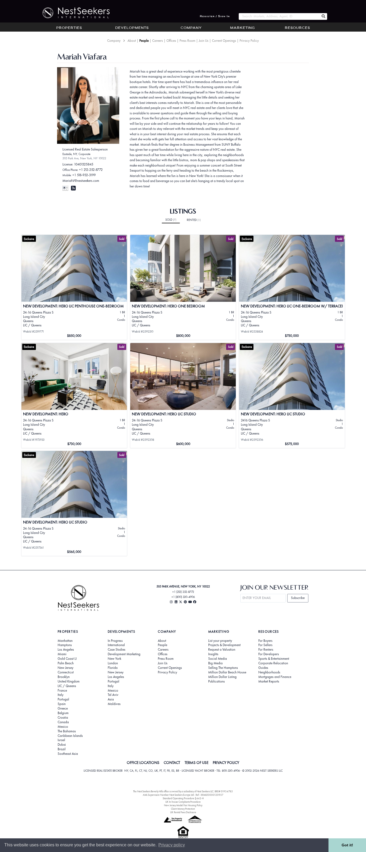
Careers (157, 40)
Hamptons (65, 645)
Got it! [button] (347, 845)
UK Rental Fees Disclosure (183, 812)
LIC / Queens (67, 686)
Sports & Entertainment (273, 659)
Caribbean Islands (70, 736)
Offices (171, 40)
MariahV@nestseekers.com (80, 180)
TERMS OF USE (196, 762)
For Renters (265, 649)
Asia (111, 699)
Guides (263, 668)
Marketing (242, 28)
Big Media (215, 663)
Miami (62, 654)
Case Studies (116, 649)
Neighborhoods (269, 672)
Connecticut (66, 672)
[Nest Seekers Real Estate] (73, 13)
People (144, 40)
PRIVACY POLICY (226, 762)
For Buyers (265, 641)
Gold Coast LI (67, 659)
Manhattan (65, 641)
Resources (297, 28)
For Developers (268, 654)
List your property (220, 641)
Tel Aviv (113, 695)
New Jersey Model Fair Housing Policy (183, 805)
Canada (63, 722)
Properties (69, 28)
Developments (132, 28)
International (116, 645)
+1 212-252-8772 (91, 169)
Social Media (217, 659)
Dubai (62, 744)
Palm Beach (66, 663)
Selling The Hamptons (223, 668)
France (62, 690)
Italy (61, 695)
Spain (62, 704)
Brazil (62, 749)
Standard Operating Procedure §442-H (183, 798)
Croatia (63, 717)
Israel (61, 740)
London (113, 663)
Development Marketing (124, 654)
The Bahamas (67, 731)
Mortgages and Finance (274, 677)
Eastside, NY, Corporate (76, 154)
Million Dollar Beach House (227, 672)
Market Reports (268, 681)
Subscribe (298, 597)
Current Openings (224, 40)
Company (191, 28)
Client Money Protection (183, 808)
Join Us (203, 40)
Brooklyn (64, 677)
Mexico (63, 727)
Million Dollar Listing (222, 677)
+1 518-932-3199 (84, 175)
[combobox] (279, 16)
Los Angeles (66, 649)
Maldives (114, 704)
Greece (63, 708)
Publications (216, 681)
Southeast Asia (68, 754)
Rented (194, 220)
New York (114, 659)
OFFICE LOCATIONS (143, 762)
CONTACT (172, 762)
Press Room (187, 40)
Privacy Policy (249, 40)
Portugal (63, 699)
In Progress (115, 641)
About (132, 40)
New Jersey (65, 668)
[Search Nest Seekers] (323, 16)
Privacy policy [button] (171, 845)
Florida (113, 668)
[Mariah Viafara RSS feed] (73, 188)
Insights (213, 654)
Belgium (63, 713)
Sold (170, 219)
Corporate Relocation (273, 663)
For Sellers (265, 645)
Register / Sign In (215, 16)
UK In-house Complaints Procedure (183, 802)
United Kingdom (69, 681)
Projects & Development (224, 645)
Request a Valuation (221, 649)
